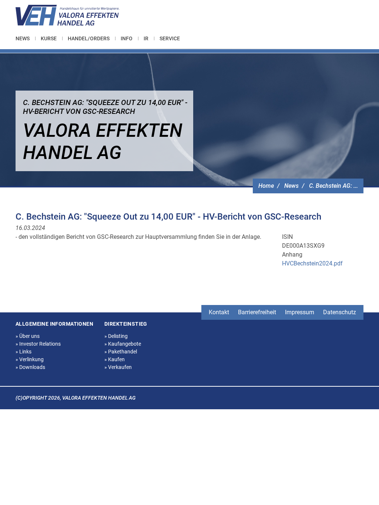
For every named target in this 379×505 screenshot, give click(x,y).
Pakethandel (120, 352)
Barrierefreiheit (257, 312)
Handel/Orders (89, 38)
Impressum (299, 312)
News (23, 38)
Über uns (28, 336)
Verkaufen (118, 367)
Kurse (49, 38)
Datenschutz (339, 312)
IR (146, 38)
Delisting (116, 336)
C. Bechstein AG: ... (333, 185)
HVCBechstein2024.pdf (312, 263)
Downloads (30, 367)
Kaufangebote (122, 344)
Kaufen (114, 359)
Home (266, 185)
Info (127, 38)
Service (170, 38)
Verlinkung (30, 359)
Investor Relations (38, 344)
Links (23, 352)
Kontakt (219, 312)
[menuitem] (25, 38)
